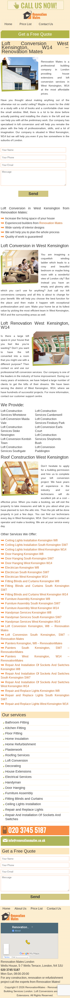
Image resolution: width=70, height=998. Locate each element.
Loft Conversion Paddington (45, 449)
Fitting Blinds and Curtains (24, 798)
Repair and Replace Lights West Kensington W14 (36, 703)
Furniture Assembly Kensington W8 (27, 598)
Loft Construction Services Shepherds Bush (48, 438)
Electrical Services (18, 777)
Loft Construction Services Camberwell (48, 412)
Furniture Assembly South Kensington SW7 (32, 603)
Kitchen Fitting (15, 728)
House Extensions (18, 771)
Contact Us (46, 24)
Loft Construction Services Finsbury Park (50, 420)
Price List (25, 24)
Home (8, 24)
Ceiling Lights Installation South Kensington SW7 (36, 544)
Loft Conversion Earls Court (48, 428)
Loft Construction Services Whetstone (13, 412)
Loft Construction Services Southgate (13, 449)
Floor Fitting (13, 733)
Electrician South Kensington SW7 (27, 572)
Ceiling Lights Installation (23, 804)
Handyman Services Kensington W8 (28, 612)
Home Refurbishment (20, 744)
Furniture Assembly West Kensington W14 (32, 608)
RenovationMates (35, 987)
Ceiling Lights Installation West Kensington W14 (35, 549)
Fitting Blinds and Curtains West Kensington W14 (36, 594)
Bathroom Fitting (17, 722)
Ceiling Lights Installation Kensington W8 (31, 540)
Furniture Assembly (19, 793)
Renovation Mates (50, 223)
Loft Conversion (16, 760)
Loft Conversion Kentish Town (16, 440)
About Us (20, 908)
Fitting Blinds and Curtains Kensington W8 (32, 581)
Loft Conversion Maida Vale (15, 420)
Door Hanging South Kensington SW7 (29, 558)
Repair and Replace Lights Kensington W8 (32, 690)
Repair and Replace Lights (24, 809)
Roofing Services (17, 755)
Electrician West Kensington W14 (26, 576)
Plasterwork (13, 749)
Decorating (13, 766)
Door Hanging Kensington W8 (24, 553)
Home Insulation (17, 738)
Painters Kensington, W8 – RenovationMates (33, 643)
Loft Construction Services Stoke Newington (11, 431)
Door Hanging (15, 788)
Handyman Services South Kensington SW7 (33, 617)
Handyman (13, 782)
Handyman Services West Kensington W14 (32, 621)
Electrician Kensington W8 (22, 567)
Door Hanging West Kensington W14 (28, 563)
